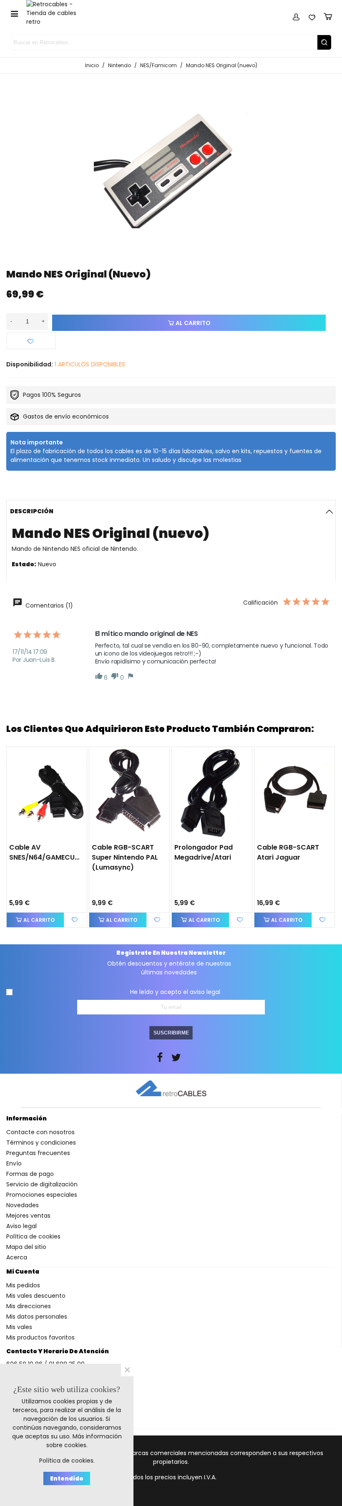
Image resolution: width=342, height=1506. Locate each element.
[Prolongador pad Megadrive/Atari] (212, 792)
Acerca (16, 1257)
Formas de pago (30, 1174)
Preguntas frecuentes (38, 1153)
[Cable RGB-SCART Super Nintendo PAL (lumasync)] (129, 792)
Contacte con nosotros (40, 1132)
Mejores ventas (28, 1215)
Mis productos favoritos (40, 1337)
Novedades (22, 1205)
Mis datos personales (36, 1316)
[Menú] (14, 13)
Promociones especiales (41, 1195)
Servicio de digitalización (42, 1184)
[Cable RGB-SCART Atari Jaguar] (294, 792)
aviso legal (205, 992)
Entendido (66, 1478)
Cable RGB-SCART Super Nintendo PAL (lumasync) (125, 857)
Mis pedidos (23, 1285)
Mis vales (19, 1327)
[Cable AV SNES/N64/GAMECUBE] (47, 792)
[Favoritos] (312, 15)
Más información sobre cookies (84, 1440)
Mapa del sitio (26, 1247)
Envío (14, 1163)
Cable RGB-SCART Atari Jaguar (288, 852)
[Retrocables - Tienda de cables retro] (56, 13)
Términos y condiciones (41, 1142)
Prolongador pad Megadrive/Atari (203, 852)
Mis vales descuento (35, 1296)
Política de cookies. (67, 1460)
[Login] (296, 15)
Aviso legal (21, 1226)
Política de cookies (33, 1236)
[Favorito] (31, 340)
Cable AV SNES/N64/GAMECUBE (44, 852)
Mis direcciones (28, 1306)
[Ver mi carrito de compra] (328, 15)
